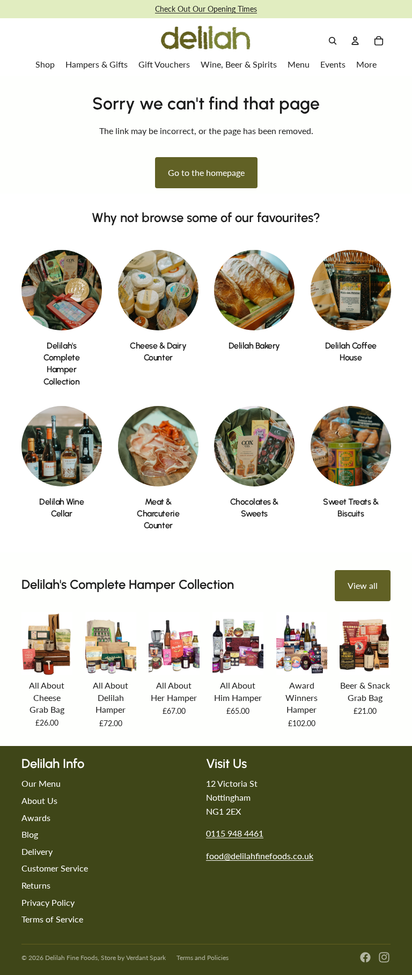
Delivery (37, 851)
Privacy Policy (48, 902)
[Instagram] (384, 957)
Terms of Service (52, 919)
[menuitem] (366, 64)
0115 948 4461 (234, 833)
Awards (35, 817)
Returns (35, 885)
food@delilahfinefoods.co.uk (259, 856)
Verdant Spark (146, 958)
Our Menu (41, 783)
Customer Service (54, 868)
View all (363, 585)
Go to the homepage (206, 172)
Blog (29, 834)
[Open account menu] (355, 41)
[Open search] (332, 41)
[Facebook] (365, 957)
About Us (39, 800)
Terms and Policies (202, 958)
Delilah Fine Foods (71, 958)
